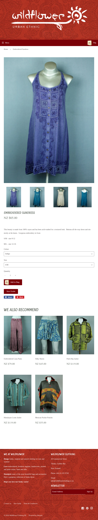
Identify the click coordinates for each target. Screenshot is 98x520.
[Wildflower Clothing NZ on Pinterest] (87, 509)
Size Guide (11, 291)
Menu (7, 43)
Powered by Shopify (36, 515)
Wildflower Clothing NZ (17, 515)
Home (6, 49)
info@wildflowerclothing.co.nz (62, 481)
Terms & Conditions (31, 503)
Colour (6, 249)
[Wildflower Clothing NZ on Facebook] (82, 509)
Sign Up (90, 492)
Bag (94, 43)
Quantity (7, 271)
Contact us (7, 503)
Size (5, 260)
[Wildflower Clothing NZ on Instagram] (91, 509)
